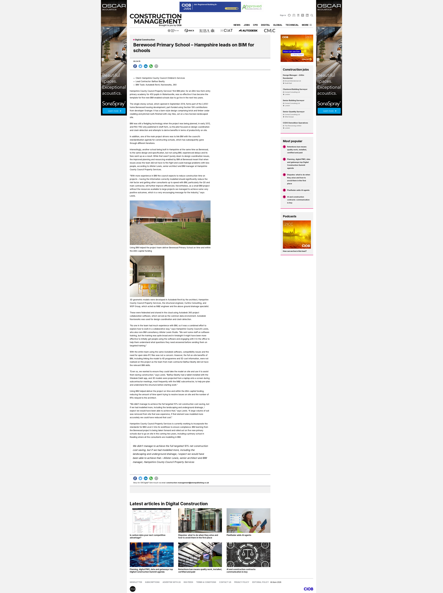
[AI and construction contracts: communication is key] (248, 554)
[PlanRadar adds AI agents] (248, 520)
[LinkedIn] (307, 15)
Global (277, 25)
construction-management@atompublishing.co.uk (187, 483)
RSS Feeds (188, 582)
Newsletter (136, 582)
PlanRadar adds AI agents (298, 190)
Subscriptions (152, 582)
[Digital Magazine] (298, 15)
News (237, 25)
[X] (302, 15)
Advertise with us (172, 582)
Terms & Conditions (206, 582)
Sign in (283, 15)
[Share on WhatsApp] (151, 66)
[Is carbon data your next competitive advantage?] (152, 520)
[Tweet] (140, 66)
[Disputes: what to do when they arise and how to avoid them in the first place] (200, 520)
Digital (265, 25)
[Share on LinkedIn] (146, 66)
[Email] (293, 15)
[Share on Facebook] (135, 66)
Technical (292, 25)
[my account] (289, 15)
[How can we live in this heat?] (297, 234)
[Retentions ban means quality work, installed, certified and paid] (200, 554)
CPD (255, 25)
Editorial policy (260, 582)
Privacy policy (241, 582)
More (305, 25)
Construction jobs (296, 69)
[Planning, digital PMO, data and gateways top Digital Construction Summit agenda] (152, 554)
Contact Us (225, 582)
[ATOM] (176, 589)
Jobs (247, 25)
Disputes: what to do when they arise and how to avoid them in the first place (298, 179)
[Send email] (156, 66)
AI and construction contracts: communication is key (298, 200)
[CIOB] (267, 588)
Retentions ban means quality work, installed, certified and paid (297, 150)
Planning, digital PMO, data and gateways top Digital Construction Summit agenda (298, 163)
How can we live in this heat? (295, 251)
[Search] (311, 15)
